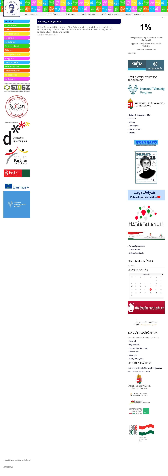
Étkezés (9, 50)
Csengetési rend (13, 54)
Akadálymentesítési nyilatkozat (18, 460)
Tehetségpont (88, 14)
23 (160, 289)
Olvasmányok (11, 62)
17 (131, 289)
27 (144, 292)
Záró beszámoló (135, 129)
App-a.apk (132, 341)
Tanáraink (10, 37)
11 (135, 286)
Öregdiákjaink (12, 33)
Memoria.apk (134, 352)
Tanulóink (10, 41)
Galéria (8, 29)
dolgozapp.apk (134, 344)
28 (150, 292)
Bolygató (9, 58)
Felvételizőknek (51, 14)
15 (156, 286)
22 (156, 289)
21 (150, 289)
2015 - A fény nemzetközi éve (139, 371)
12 (140, 286)
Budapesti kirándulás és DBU (139, 115)
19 (140, 289)
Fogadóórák (11, 74)
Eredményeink (12, 66)
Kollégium (10, 79)
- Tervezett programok (136, 246)
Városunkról (11, 25)
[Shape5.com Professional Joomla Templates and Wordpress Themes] (8, 467)
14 (150, 286)
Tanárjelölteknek (133, 14)
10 (131, 286)
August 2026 (146, 274)
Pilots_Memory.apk (136, 359)
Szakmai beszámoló (136, 253)
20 (144, 289)
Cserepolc (132, 118)
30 (160, 292)
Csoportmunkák (135, 249)
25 (135, 292)
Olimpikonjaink (12, 70)
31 (131, 295)
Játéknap (132, 122)
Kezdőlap (9, 21)
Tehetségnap (134, 126)
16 (160, 286)
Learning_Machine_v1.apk (138, 348)
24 (131, 292)
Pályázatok (70, 14)
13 (144, 286)
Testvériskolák (12, 46)
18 (135, 289)
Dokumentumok (30, 14)
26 (140, 292)
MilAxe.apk (133, 355)
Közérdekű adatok (110, 14)
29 (156, 292)
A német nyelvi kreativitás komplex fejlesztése (145, 368)
